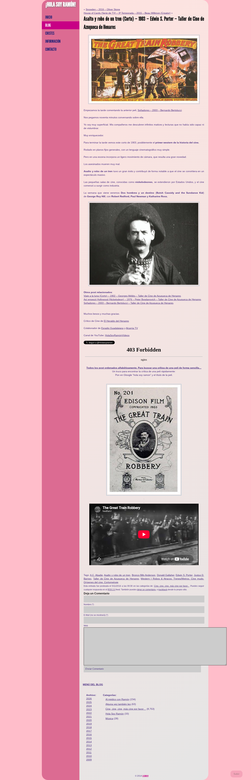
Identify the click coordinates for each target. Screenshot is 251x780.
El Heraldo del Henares (116, 321)
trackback (162, 589)
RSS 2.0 (111, 589)
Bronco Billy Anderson (144, 575)
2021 (89, 716)
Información (52, 41)
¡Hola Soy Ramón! (61, 4)
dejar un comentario (146, 589)
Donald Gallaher (165, 575)
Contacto (50, 49)
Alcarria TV (132, 328)
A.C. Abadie (96, 575)
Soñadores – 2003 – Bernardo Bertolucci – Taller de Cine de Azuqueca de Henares (128, 303)
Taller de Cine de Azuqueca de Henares (116, 578)
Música (109, 718)
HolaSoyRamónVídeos (117, 335)
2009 (89, 759)
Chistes (49, 33)
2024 (89, 705)
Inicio (48, 17)
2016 (89, 734)
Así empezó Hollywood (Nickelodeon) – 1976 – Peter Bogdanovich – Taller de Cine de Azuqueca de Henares (142, 299)
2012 (89, 749)
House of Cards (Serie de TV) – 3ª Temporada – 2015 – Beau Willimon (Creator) (127, 13)
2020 (89, 720)
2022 (89, 713)
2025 (89, 702)
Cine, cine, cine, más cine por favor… (126, 709)
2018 (89, 727)
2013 (89, 745)
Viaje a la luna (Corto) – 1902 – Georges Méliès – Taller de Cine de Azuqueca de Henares (132, 295)
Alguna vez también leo (118, 704)
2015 (89, 738)
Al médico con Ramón (117, 699)
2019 (89, 723)
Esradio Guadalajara (112, 328)
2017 (89, 731)
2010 (89, 756)
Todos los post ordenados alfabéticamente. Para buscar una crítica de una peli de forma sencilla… (143, 367)
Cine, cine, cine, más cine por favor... (171, 586)
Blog (48, 25)
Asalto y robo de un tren (117, 575)
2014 (89, 741)
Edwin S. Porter (184, 575)
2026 (89, 698)
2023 (89, 709)
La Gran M (145, 776)
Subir (236, 774)
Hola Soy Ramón (115, 713)
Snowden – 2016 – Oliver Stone (103, 9)
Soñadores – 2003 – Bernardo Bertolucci (160, 110)
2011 (89, 752)
